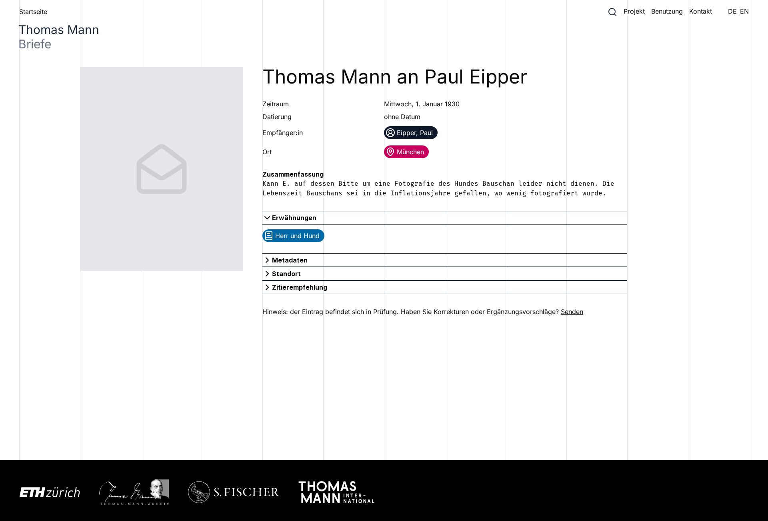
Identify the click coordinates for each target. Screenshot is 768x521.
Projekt (634, 11)
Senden (572, 312)
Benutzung (667, 11)
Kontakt (700, 11)
